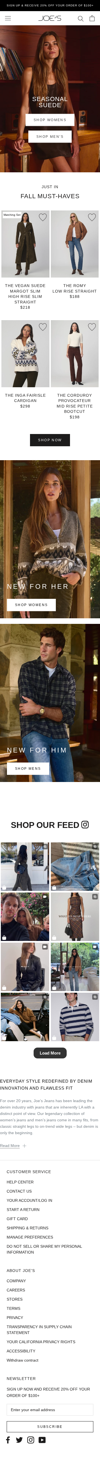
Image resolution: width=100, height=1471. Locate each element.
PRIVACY (15, 1317)
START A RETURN (23, 1209)
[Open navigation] (8, 18)
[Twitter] (19, 1439)
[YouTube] (42, 1439)
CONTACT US (19, 1191)
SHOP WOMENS (50, 120)
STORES (14, 1299)
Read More (10, 1145)
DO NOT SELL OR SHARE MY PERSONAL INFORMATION (44, 1249)
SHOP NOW (50, 440)
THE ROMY (74, 285)
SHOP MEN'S (50, 137)
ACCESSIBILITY (21, 1351)
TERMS (13, 1308)
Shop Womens (31, 605)
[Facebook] (7, 1439)
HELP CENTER (20, 1182)
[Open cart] (92, 18)
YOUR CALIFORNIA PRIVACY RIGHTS (41, 1342)
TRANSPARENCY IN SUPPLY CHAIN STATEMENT (39, 1330)
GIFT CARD (17, 1219)
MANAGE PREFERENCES (30, 1237)
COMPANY (16, 1281)
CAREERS (16, 1290)
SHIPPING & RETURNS (27, 1228)
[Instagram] (30, 1439)
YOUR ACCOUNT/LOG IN (29, 1200)
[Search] (81, 18)
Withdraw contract (22, 1360)
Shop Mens (28, 769)
